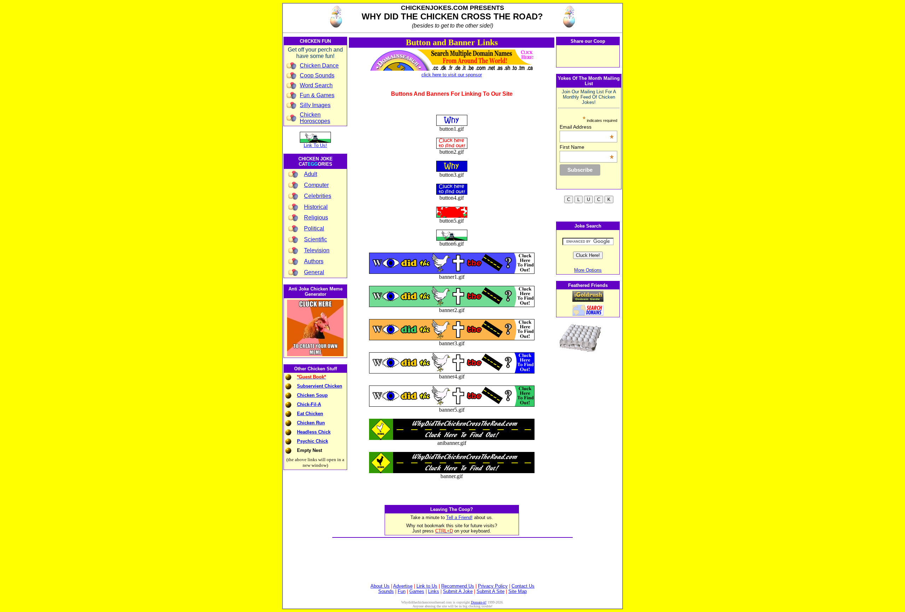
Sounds (386, 591)
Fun (401, 591)
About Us (380, 586)
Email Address (587, 127)
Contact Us (523, 586)
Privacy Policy (493, 586)
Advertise (403, 586)
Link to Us (426, 586)
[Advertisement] (452, 554)
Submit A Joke (458, 591)
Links (433, 591)
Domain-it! (478, 602)
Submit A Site (490, 591)
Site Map (517, 591)
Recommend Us (457, 586)
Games (416, 591)
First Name (587, 147)
